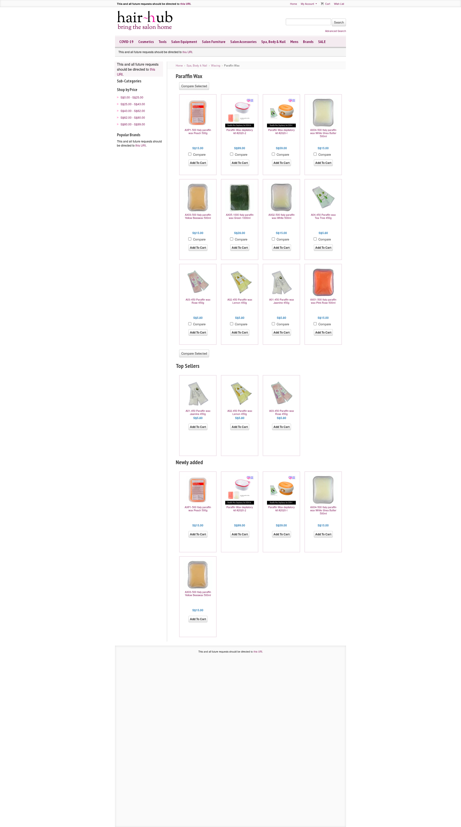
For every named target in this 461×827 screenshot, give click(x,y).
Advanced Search (335, 31)
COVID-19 (126, 41)
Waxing (215, 65)
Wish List (339, 4)
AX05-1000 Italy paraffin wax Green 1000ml (240, 216)
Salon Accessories (243, 41)
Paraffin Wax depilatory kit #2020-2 (239, 131)
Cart (327, 4)
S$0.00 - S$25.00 (132, 97)
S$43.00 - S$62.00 (133, 111)
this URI (185, 4)
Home (293, 4)
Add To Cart (198, 162)
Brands (308, 41)
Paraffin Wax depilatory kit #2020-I (281, 131)
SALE (322, 41)
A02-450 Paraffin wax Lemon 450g (239, 301)
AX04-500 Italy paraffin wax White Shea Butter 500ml (323, 133)
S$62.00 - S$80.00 (133, 117)
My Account (307, 4)
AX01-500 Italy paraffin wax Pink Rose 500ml (323, 301)
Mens (294, 41)
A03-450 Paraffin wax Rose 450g (198, 301)
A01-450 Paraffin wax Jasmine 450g (281, 301)
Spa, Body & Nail (273, 41)
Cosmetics (146, 41)
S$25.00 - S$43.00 (133, 104)
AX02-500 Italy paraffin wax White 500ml (281, 216)
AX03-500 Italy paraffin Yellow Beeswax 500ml (198, 216)
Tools (162, 41)
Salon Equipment (184, 41)
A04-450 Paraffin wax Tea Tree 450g (323, 216)
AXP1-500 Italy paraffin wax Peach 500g (198, 131)
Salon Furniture (213, 41)
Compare (199, 154)
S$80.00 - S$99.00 (133, 124)
